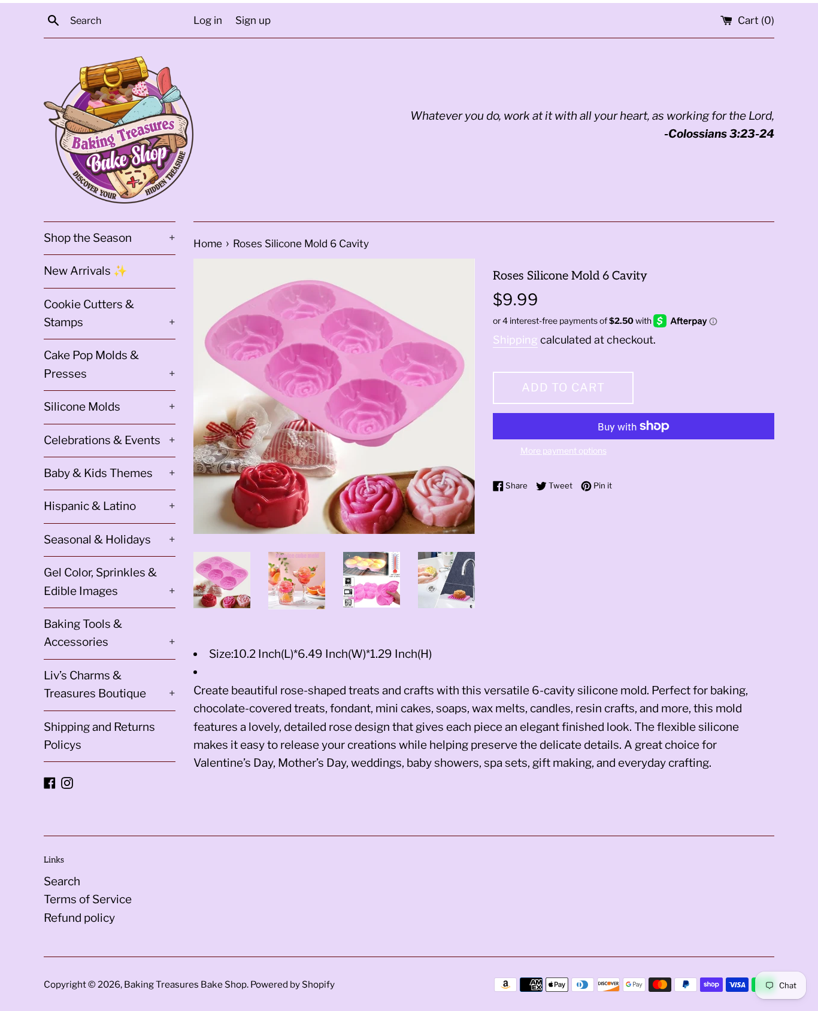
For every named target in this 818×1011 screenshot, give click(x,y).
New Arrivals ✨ (86, 271)
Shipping (515, 339)
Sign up (253, 20)
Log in (207, 20)
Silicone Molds (109, 407)
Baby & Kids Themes (109, 473)
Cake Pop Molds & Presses (109, 364)
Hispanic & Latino (109, 506)
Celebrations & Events (109, 440)
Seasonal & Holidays (109, 540)
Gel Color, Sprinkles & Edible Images (109, 581)
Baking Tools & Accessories (109, 633)
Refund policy (79, 918)
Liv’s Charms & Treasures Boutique (109, 684)
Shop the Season (109, 238)
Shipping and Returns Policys (99, 736)
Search (62, 881)
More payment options (563, 450)
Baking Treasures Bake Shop (185, 984)
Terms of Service (88, 899)
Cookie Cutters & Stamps (109, 313)
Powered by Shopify (292, 984)
